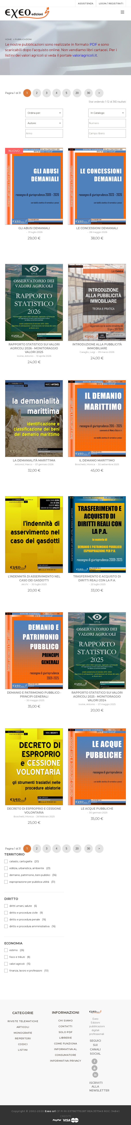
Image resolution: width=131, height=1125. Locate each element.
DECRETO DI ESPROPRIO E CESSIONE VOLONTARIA (34, 810)
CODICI (23, 1044)
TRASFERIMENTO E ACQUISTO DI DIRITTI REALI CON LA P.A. (97, 578)
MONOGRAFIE (23, 1032)
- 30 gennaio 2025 (97, 812)
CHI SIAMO (65, 1020)
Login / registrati (111, 3)
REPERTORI (23, 1038)
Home (8, 39)
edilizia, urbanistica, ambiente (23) (29, 868)
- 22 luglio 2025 (97, 584)
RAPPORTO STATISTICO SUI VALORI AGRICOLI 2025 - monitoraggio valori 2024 (97, 696)
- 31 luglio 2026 (34, 232)
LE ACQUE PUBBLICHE (97, 808)
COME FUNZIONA (65, 1043)
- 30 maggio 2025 (34, 700)
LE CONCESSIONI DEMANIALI (97, 228)
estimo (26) (16, 950)
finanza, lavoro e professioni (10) (28, 970)
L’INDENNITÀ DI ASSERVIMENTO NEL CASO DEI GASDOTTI (34, 578)
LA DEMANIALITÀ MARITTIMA (34, 460)
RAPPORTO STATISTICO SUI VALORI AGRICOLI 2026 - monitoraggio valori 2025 (34, 348)
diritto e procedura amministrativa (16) (32, 926)
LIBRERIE (65, 1037)
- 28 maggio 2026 (97, 232)
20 (77, 92)
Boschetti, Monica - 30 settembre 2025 (97, 464)
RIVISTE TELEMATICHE (23, 1021)
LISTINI (23, 1049)
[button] (44, 113)
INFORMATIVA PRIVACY (65, 1060)
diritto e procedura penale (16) (27, 919)
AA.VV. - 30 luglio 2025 (34, 584)
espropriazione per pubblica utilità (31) (32, 881)
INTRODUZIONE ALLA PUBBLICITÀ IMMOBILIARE (97, 346)
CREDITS (65, 1116)
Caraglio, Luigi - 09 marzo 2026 (97, 352)
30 (88, 92)
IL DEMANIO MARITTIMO (97, 460)
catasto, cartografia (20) (24, 861)
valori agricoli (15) (19, 963)
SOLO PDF (65, 1032)
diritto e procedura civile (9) (26, 912)
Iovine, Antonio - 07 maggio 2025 (97, 704)
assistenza (85, 3)
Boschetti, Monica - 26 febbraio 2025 (34, 816)
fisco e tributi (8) (19, 957)
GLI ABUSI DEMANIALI (34, 228)
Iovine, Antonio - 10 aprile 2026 (34, 356)
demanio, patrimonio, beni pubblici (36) (32, 875)
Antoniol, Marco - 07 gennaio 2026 (34, 464)
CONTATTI (65, 1026)
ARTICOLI (23, 1027)
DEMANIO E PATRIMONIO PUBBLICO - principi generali (34, 694)
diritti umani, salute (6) (23, 905)
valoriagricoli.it (84, 55)
